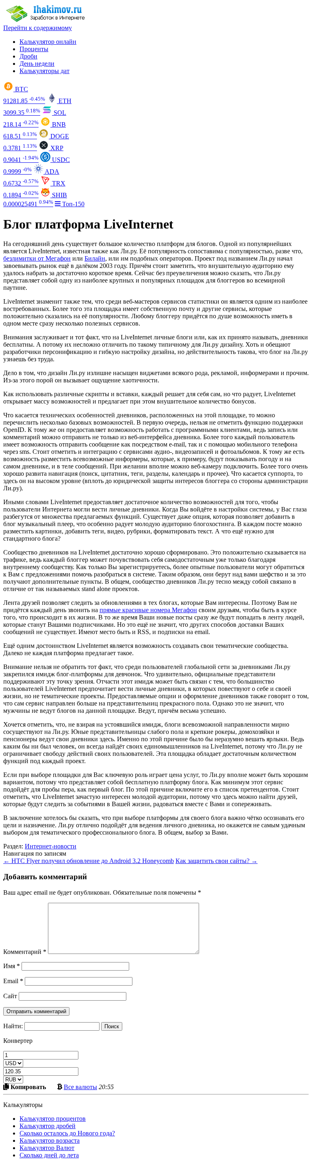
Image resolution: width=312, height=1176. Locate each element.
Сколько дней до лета (49, 1155)
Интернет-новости (50, 846)
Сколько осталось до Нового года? (67, 1133)
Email (13, 980)
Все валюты (80, 1086)
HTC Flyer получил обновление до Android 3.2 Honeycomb (88, 860)
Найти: (13, 1026)
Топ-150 (72, 204)
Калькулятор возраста (50, 1140)
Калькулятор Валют (47, 1147)
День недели (37, 63)
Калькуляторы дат (44, 70)
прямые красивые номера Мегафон (148, 609)
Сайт (10, 996)
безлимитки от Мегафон (37, 258)
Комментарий (24, 951)
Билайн (94, 258)
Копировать (27, 1086)
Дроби (28, 56)
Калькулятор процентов (53, 1118)
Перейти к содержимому (37, 27)
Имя (11, 965)
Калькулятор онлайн (48, 41)
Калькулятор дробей (48, 1125)
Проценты (34, 48)
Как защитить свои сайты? (217, 860)
